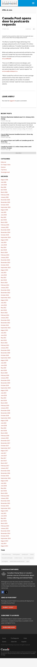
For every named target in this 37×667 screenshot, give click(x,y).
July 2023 (3, 272)
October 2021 (5, 325)
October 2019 (5, 385)
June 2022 (4, 305)
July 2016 (3, 483)
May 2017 (3, 458)
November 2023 (5, 262)
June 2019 (4, 395)
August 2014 (4, 541)
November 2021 (5, 323)
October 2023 (5, 265)
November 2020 (5, 353)
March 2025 (4, 222)
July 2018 (3, 423)
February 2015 (5, 526)
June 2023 (4, 275)
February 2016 (5, 496)
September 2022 (5, 297)
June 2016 (4, 486)
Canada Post (25, 554)
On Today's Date (5, 164)
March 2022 (4, 312)
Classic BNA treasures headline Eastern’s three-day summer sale (17, 134)
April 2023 (4, 280)
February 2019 (5, 405)
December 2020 (5, 350)
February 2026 (5, 195)
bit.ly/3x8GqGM (6, 58)
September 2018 (5, 418)
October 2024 (5, 235)
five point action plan (7, 558)
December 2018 (5, 410)
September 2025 (5, 207)
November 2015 (5, 503)
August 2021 (4, 330)
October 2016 (5, 476)
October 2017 (5, 445)
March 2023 (4, 282)
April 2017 (4, 460)
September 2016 (5, 478)
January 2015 (5, 528)
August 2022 (4, 300)
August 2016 (4, 481)
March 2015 (4, 523)
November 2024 (5, 232)
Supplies (23, 641)
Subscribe (14, 641)
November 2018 (5, 413)
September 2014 (5, 538)
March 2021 (4, 343)
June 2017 (4, 455)
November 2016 (5, 473)
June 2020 (4, 365)
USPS (27, 561)
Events (4, 641)
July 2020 (3, 363)
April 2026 (4, 190)
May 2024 (3, 247)
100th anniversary (6, 554)
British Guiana (16, 554)
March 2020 (4, 373)
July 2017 (3, 453)
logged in (12, 101)
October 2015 (5, 506)
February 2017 (5, 465)
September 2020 (5, 358)
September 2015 (5, 508)
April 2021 (4, 340)
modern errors (18, 558)
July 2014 (3, 543)
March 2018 (4, 433)
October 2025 (5, 205)
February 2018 (5, 435)
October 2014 (5, 536)
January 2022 (5, 317)
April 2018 (4, 430)
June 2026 (4, 185)
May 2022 (3, 307)
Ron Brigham (5, 561)
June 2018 (4, 425)
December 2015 (5, 501)
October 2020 (5, 355)
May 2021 (3, 338)
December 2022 (5, 290)
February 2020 (5, 375)
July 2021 (3, 333)
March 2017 (4, 463)
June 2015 (4, 516)
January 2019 (5, 408)
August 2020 (4, 360)
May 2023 (3, 277)
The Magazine (15, 638)
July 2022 (3, 302)
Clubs (25, 638)
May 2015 (3, 518)
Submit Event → (9, 607)
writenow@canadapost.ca (9, 71)
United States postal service (17, 561)
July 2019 (3, 393)
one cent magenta (28, 558)
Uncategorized (5, 172)
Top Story (4, 169)
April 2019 (4, 400)
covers (32, 554)
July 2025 (3, 212)
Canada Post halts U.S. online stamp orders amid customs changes (16, 147)
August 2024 (4, 240)
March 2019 (4, 403)
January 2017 (5, 468)
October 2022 (5, 295)
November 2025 (5, 202)
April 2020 (4, 370)
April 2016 (4, 491)
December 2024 (5, 230)
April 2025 (4, 220)
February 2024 (5, 255)
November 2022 (5, 292)
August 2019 (4, 390)
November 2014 (5, 533)
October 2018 (5, 415)
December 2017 (5, 440)
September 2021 (5, 328)
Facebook (2, 592)
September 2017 (5, 448)
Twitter (6, 592)
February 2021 (5, 345)
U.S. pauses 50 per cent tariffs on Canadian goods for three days (17, 141)
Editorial (3, 162)
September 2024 (5, 237)
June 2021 (4, 335)
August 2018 (4, 420)
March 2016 (4, 493)
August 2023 (4, 270)
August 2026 (4, 180)
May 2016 (3, 488)
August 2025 (4, 210)
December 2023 (5, 260)
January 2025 (5, 227)
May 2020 (3, 368)
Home (4, 638)
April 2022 (4, 310)
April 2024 (4, 250)
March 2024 (4, 252)
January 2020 (5, 378)
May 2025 (3, 217)
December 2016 (5, 471)
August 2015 (4, 511)
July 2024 (3, 242)
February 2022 (5, 315)
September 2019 (5, 388)
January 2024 (5, 257)
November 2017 (5, 443)
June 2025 (4, 215)
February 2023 (5, 285)
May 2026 (3, 187)
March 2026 (4, 192)
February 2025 (5, 225)
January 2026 (5, 197)
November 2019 (5, 383)
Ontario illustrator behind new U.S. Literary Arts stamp (17, 118)
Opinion (3, 167)
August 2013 (4, 546)
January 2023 (5, 287)
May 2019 (3, 398)
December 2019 (5, 380)
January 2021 (5, 348)
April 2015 (4, 521)
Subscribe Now (9, 627)
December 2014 (5, 531)
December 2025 (5, 200)
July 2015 (3, 513)
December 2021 (5, 320)
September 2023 (5, 267)
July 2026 (3, 182)
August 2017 (4, 450)
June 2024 (4, 245)
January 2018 (5, 438)
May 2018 (3, 428)
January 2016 (5, 498)
